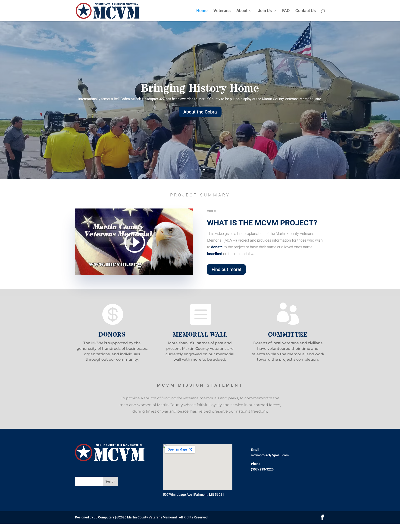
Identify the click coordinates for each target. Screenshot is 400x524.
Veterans (222, 11)
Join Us (265, 11)
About (241, 11)
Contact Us (305, 11)
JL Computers (104, 517)
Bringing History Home (200, 88)
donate (217, 247)
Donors (112, 335)
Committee (288, 335)
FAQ (286, 11)
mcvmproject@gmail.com (270, 455)
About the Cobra (200, 112)
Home (202, 11)
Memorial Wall (200, 335)
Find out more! (226, 269)
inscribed (214, 254)
